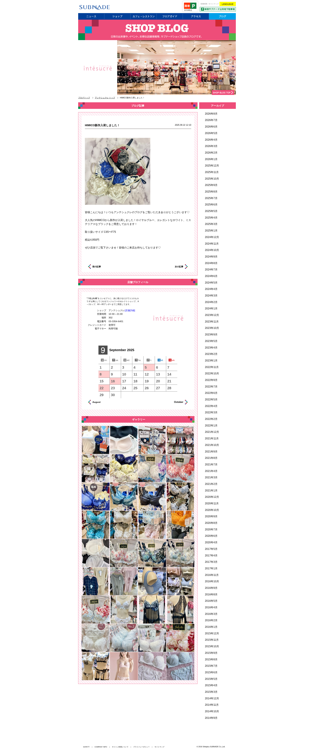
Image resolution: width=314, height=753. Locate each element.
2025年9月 (211, 185)
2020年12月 (212, 497)
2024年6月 (211, 276)
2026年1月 (211, 159)
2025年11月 (212, 172)
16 (113, 381)
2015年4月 (211, 685)
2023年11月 (212, 321)
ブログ (222, 16)
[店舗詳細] (130, 310)
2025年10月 (212, 178)
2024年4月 (211, 289)
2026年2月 (211, 152)
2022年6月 (211, 393)
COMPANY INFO (101, 747)
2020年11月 (212, 503)
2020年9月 (211, 516)
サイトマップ (159, 747)
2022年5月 (211, 399)
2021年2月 (211, 484)
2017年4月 (211, 555)
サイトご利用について (120, 747)
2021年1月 (211, 490)
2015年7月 (211, 665)
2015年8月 (211, 659)
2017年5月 (211, 549)
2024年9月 (211, 256)
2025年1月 (211, 230)
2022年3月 (211, 412)
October (175, 402)
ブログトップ (84, 98)
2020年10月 (212, 510)
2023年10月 (212, 328)
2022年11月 (212, 367)
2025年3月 (211, 224)
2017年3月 (211, 561)
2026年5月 (211, 133)
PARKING (218, 9)
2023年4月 (211, 347)
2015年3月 (211, 691)
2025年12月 (212, 165)
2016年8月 (211, 594)
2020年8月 (211, 523)
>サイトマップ (213, 4)
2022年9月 (211, 380)
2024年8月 (211, 263)
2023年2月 (211, 354)
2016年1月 (211, 626)
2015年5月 (211, 679)
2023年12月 (212, 315)
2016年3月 (211, 614)
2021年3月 (211, 477)
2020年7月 (211, 529)
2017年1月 (211, 568)
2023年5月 (211, 341)
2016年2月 (211, 620)
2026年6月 (211, 126)
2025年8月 (211, 191)
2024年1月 (211, 308)
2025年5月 (211, 211)
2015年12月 (212, 633)
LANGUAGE (228, 4)
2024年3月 (211, 295)
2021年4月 (211, 471)
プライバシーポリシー (141, 747)
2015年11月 (212, 639)
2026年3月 (211, 146)
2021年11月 (212, 438)
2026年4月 (211, 139)
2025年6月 (211, 204)
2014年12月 (212, 698)
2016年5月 (211, 600)
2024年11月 (212, 243)
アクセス (196, 16)
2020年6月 (211, 535)
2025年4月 (211, 217)
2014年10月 (212, 711)
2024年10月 (212, 250)
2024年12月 (212, 237)
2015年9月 (211, 653)
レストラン (144, 16)
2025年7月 (211, 198)
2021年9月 (211, 451)
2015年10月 (212, 646)
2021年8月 (211, 458)
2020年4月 (211, 542)
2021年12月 (212, 432)
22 (102, 388)
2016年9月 (211, 588)
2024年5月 (211, 282)
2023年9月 (211, 334)
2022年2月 (211, 419)
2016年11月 (212, 575)
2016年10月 (212, 581)
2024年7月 (211, 269)
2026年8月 (211, 113)
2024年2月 (211, 302)
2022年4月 (211, 406)
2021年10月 (212, 445)
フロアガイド (170, 16)
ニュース (91, 16)
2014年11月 (212, 704)
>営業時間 (203, 4)
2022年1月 (211, 425)
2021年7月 (211, 464)
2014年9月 (211, 717)
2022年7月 (211, 386)
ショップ (117, 16)
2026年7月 (211, 120)
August (100, 402)
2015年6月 (211, 672)
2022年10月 (212, 373)
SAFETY (86, 747)
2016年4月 (211, 607)
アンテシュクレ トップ (105, 98)
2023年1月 (211, 360)
